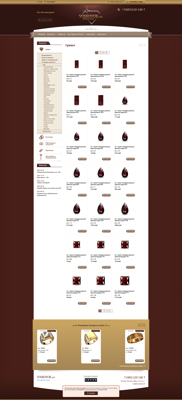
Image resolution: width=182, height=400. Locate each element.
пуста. (117, 2)
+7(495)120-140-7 (133, 9)
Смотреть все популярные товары (131, 366)
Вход (40, 1)
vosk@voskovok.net (139, 384)
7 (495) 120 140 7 (134, 377)
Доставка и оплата (76, 34)
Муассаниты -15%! (43, 177)
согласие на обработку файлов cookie (99, 388)
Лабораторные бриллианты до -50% (49, 172)
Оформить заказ (136, 2)
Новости (61, 34)
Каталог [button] (51, 34)
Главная (41, 34)
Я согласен (91, 393)
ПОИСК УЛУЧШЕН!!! (43, 183)
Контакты (101, 34)
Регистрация (51, 1)
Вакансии (90, 34)
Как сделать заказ (43, 380)
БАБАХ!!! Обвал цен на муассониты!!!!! (49, 188)
